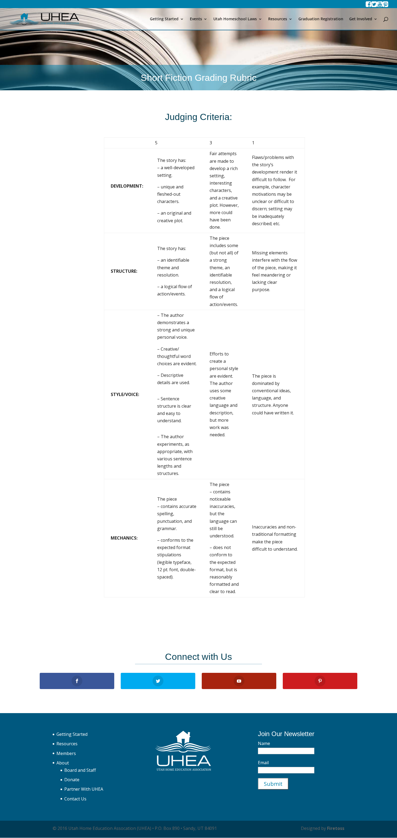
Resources (277, 19)
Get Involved (360, 19)
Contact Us (75, 799)
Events (196, 19)
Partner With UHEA (83, 789)
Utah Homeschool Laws (235, 19)
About (62, 763)
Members (66, 753)
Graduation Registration (320, 19)
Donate (71, 780)
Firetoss (335, 828)
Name (264, 743)
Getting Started (164, 19)
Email (263, 763)
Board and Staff (80, 770)
